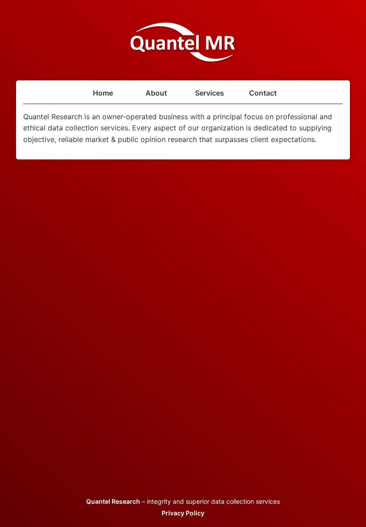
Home (103, 92)
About (156, 92)
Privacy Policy (183, 513)
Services (209, 92)
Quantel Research (113, 501)
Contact (263, 92)
